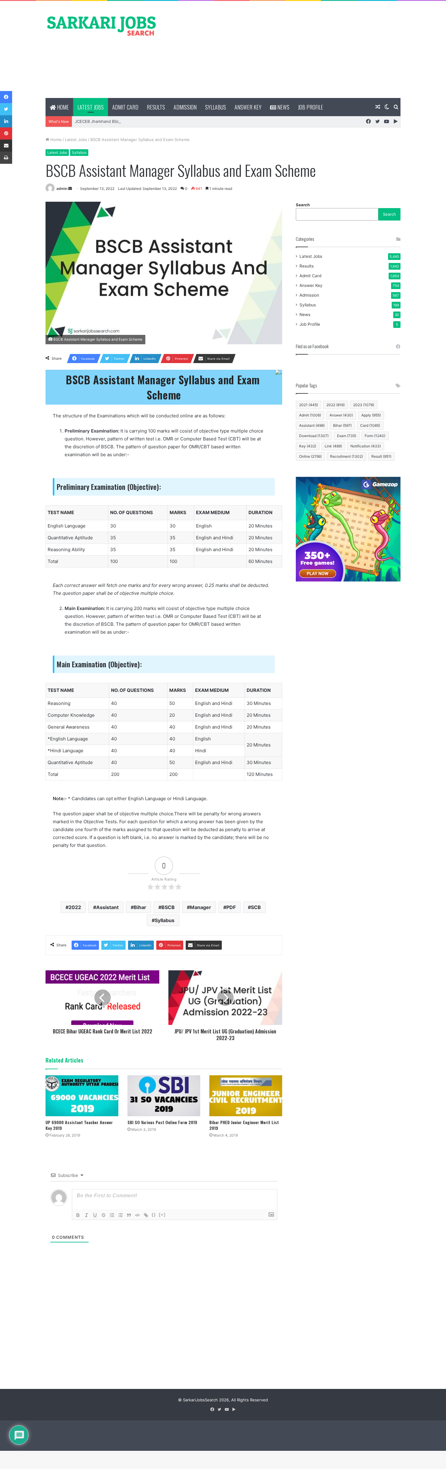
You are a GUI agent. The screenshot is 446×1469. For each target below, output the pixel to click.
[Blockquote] (129, 1215)
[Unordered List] (120, 1215)
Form (375, 435)
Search (303, 204)
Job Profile (310, 107)
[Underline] (95, 1215)
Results (156, 107)
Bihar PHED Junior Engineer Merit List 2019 (244, 1125)
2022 (75, 907)
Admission (185, 107)
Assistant (107, 907)
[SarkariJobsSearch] (102, 25)
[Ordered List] (112, 1215)
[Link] (146, 1215)
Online (310, 456)
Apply (371, 415)
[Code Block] (137, 1215)
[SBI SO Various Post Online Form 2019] (163, 1095)
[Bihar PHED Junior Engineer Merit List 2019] (245, 1095)
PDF (231, 907)
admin (61, 188)
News (282, 107)
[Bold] (78, 1215)
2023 (363, 405)
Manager (200, 907)
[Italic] (86, 1215)
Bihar (140, 907)
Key (307, 446)
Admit (310, 415)
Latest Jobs (90, 107)
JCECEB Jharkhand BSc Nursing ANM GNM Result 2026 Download (138, 121)
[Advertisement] (283, 49)
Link (333, 446)
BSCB (168, 907)
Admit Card (125, 107)
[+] (162, 1214)
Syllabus (215, 107)
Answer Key (248, 107)
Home (62, 107)
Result (381, 456)
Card (370, 425)
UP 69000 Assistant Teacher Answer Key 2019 (79, 1125)
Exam (346, 435)
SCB (256, 907)
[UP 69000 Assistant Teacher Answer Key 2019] (82, 1095)
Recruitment (346, 456)
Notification (365, 446)
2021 (308, 405)
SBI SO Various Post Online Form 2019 (162, 1122)
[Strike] (103, 1215)
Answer (341, 415)
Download (314, 435)
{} (154, 1214)
